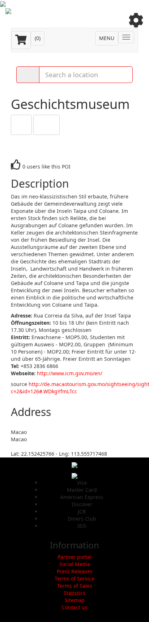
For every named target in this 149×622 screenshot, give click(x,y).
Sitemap (75, 600)
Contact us (75, 607)
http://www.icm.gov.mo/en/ (69, 373)
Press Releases (75, 571)
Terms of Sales (74, 585)
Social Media (74, 564)
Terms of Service (74, 578)
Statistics (74, 593)
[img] (136, 20)
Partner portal (74, 556)
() (38, 38)
